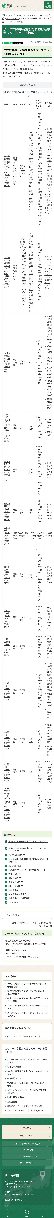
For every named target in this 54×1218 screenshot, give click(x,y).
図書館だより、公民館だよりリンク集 (24, 1106)
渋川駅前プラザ (14, 1078)
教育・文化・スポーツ (27, 15)
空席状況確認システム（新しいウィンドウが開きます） (31, 170)
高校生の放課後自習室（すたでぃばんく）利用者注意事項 (28, 992)
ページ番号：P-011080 (41, 41)
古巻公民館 (12, 1101)
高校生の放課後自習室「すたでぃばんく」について (28, 1007)
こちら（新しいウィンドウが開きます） (48, 202)
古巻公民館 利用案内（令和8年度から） (25, 1110)
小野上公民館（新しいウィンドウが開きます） (7, 647)
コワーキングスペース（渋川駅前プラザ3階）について (28, 1092)
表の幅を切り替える (27, 85)
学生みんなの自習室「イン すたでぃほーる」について (28, 1014)
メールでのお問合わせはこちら (24, 956)
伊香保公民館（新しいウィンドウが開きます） (7, 618)
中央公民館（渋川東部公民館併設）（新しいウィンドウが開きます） (7, 427)
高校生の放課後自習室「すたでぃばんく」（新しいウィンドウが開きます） (7, 171)
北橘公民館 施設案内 (16, 1097)
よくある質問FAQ (12, 915)
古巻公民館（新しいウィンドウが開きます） (7, 535)
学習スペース (12, 18)
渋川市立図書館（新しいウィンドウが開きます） (7, 362)
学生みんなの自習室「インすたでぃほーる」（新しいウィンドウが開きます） (7, 272)
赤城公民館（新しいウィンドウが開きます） (7, 740)
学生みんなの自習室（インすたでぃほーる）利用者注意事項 (28, 985)
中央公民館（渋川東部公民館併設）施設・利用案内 (28, 1084)
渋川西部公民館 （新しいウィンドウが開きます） (7, 470)
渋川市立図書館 (14, 1066)
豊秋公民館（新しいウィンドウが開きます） (7, 575)
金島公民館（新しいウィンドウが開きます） (7, 511)
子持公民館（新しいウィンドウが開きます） (7, 691)
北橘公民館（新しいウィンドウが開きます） (7, 772)
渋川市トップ (8, 15)
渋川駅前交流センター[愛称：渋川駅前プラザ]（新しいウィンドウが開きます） (7, 804)
